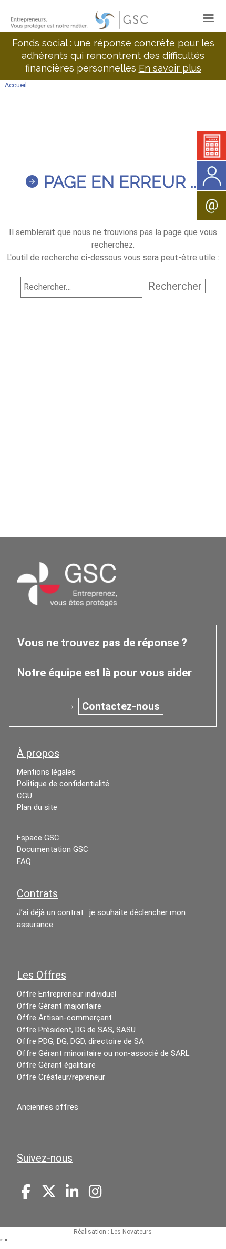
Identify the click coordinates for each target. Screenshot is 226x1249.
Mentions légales (46, 772)
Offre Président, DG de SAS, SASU (76, 1029)
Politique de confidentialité (63, 783)
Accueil (16, 85)
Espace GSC (38, 837)
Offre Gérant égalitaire (56, 1065)
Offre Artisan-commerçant (64, 1017)
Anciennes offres (47, 1107)
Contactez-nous (121, 706)
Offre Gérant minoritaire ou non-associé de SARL (103, 1053)
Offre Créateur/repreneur (61, 1077)
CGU (24, 795)
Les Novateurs (131, 1231)
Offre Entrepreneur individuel (66, 994)
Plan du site (37, 807)
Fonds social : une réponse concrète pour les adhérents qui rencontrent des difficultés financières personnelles (113, 55)
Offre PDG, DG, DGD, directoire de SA (80, 1041)
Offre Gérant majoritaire (59, 1006)
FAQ (24, 861)
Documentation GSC (52, 849)
